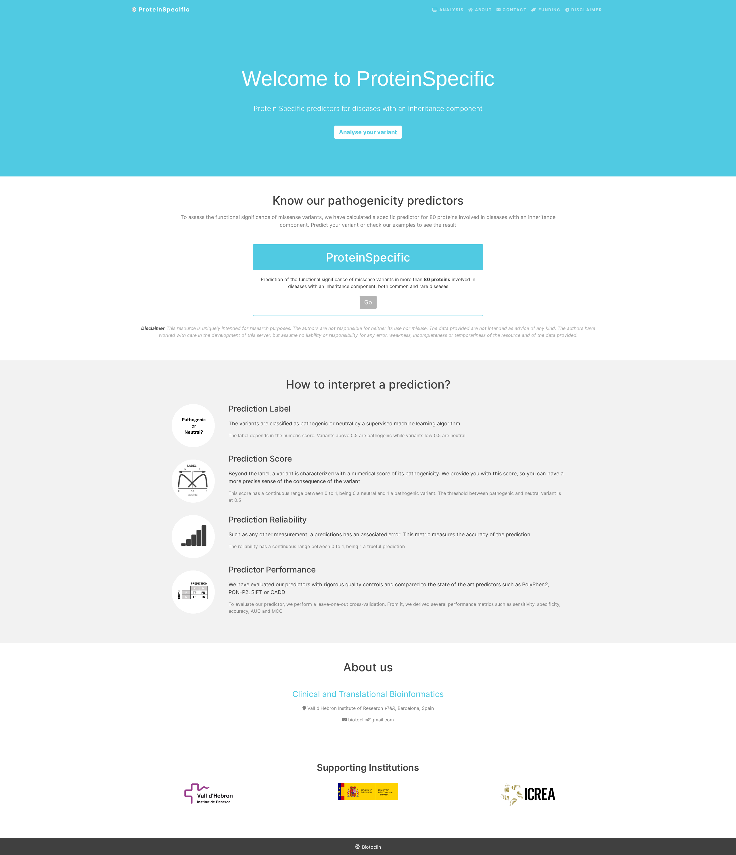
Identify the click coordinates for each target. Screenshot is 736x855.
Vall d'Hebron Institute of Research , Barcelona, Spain (370, 708)
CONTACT (514, 9)
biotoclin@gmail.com (370, 720)
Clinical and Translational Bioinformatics (368, 694)
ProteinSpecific (164, 9)
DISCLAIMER (586, 9)
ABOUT (483, 9)
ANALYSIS (451, 9)
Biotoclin (371, 847)
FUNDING (549, 9)
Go (368, 302)
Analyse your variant (368, 132)
